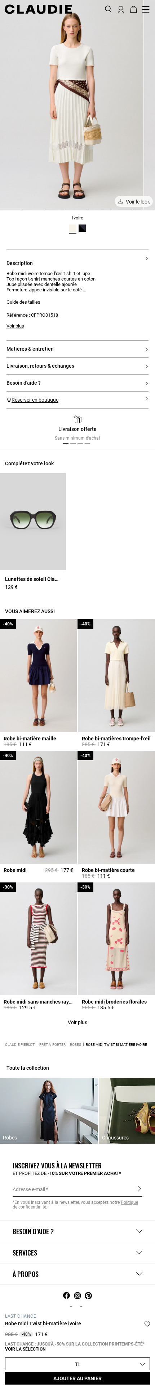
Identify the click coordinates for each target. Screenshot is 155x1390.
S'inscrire (139, 1189)
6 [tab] (113, 212)
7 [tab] (136, 212)
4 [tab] (69, 212)
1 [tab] (3, 212)
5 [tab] (91, 212)
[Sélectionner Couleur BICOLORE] (82, 228)
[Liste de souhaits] (147, 1324)
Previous (19, 430)
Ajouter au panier (77, 1378)
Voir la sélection (25, 1349)
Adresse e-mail (29, 1189)
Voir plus (77, 1022)
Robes (75, 1045)
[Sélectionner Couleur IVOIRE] (72, 228)
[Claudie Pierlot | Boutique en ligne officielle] (38, 9)
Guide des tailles (23, 302)
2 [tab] (25, 212)
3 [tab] (47, 212)
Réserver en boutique (35, 400)
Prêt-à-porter (52, 1045)
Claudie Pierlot (20, 1045)
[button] (121, 9)
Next (140, 430)
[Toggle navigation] (146, 9)
